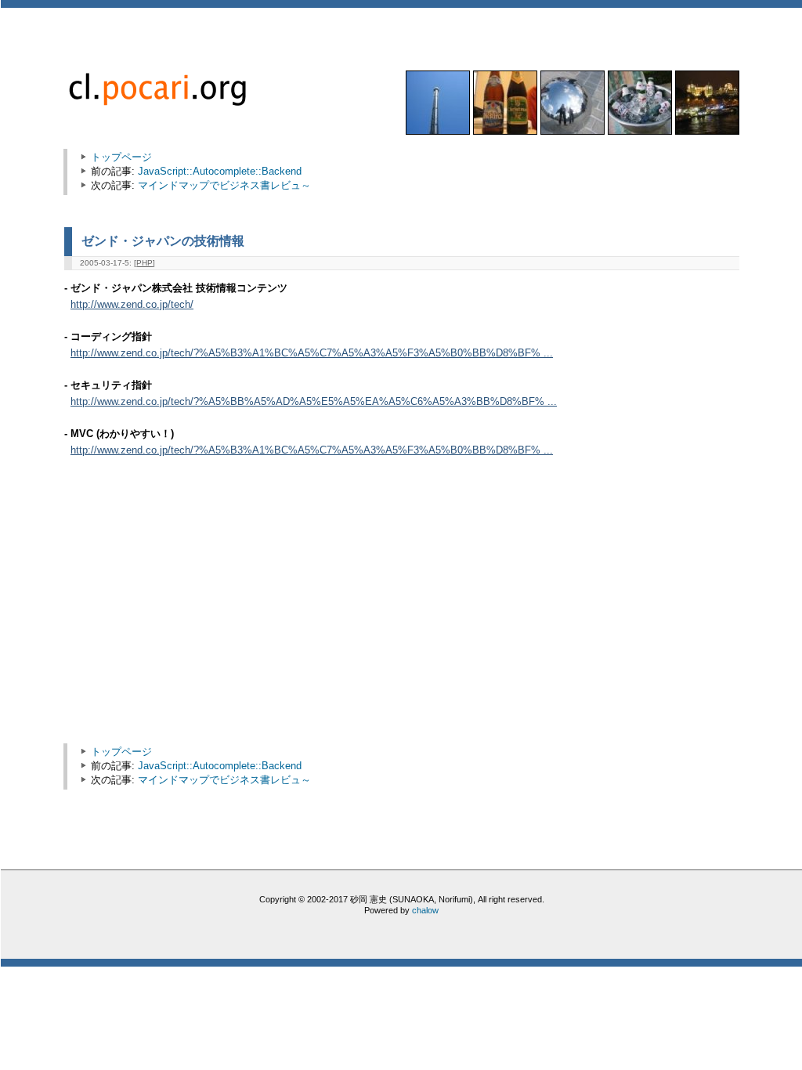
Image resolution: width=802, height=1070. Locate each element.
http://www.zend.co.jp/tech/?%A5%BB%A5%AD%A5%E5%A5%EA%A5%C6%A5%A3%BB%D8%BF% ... (313, 401)
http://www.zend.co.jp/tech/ (131, 304)
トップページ (121, 157)
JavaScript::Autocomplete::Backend (220, 171)
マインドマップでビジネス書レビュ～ (224, 185)
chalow (425, 910)
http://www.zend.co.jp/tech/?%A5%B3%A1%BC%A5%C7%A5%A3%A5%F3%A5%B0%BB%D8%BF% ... (311, 353)
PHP (144, 262)
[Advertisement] (203, 608)
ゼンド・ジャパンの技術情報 (162, 240)
